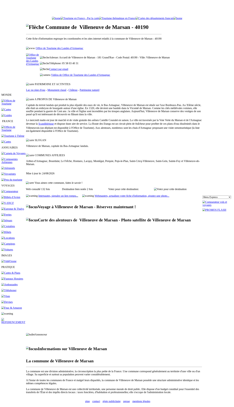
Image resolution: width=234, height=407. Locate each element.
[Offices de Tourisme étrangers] (13, 103)
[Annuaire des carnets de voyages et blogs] (13, 153)
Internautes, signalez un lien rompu (58, 195)
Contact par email (58, 69)
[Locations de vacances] (8, 237)
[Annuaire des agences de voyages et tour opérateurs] (8, 173)
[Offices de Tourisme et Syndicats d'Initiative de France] (13, 130)
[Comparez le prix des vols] (217, 205)
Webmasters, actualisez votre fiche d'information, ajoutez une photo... (132, 195)
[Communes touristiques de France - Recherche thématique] (12, 135)
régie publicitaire (112, 401)
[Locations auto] (7, 249)
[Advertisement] (117, 9)
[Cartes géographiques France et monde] (10, 272)
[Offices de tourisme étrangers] (155, 18)
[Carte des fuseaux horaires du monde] (12, 278)
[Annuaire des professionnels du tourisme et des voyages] (11, 179)
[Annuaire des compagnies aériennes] (13, 162)
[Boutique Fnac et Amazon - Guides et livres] (11, 307)
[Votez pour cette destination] (170, 189)
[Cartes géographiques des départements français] (6, 141)
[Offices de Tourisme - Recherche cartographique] (80, 18)
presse (126, 401)
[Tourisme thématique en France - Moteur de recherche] (117, 18)
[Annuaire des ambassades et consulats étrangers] (9, 284)
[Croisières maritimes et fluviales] (8, 226)
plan (87, 401)
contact (96, 401)
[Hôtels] (6, 232)
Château (73, 90)
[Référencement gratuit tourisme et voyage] (13, 322)
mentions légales (141, 401)
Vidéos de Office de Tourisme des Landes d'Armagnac (80, 74)
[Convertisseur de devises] (7, 301)
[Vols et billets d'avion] (10, 197)
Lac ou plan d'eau (35, 90)
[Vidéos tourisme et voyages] (8, 261)
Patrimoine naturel (89, 90)
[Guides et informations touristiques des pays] (6, 115)
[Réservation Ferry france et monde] (6, 214)
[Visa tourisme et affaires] (5, 296)
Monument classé (56, 90)
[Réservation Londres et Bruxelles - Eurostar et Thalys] (12, 208)
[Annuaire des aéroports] (8, 168)
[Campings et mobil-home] (8, 243)
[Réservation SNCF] (7, 203)
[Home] (56, 18)
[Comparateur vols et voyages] (9, 191)
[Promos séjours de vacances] (6, 220)
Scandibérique (46, 123)
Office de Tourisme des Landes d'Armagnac (59, 48)
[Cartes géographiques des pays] (6, 109)
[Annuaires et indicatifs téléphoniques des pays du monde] (8, 290)
